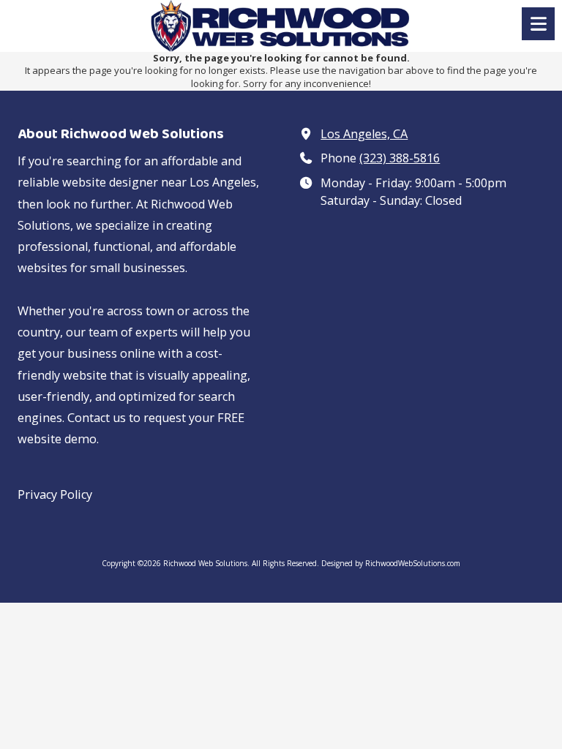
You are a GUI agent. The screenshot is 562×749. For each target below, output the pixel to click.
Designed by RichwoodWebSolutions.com (390, 563)
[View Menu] (538, 23)
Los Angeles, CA (364, 134)
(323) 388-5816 (399, 158)
